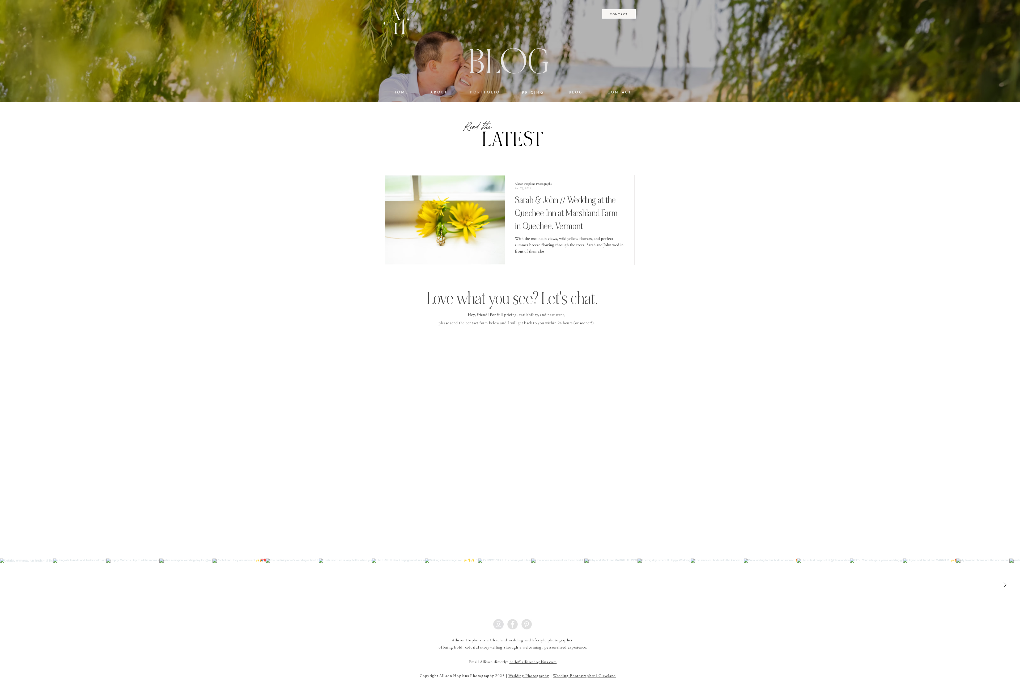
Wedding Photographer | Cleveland (584, 676)
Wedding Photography (528, 676)
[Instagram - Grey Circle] (498, 624)
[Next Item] (1005, 585)
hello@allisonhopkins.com (533, 662)
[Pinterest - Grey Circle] (526, 624)
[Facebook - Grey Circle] (512, 624)
